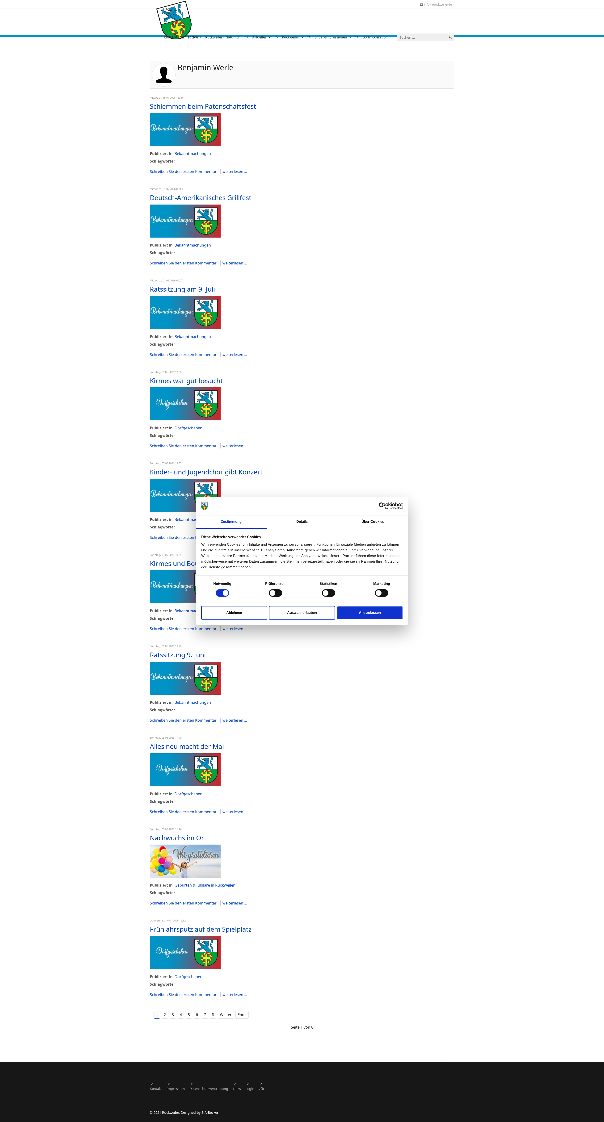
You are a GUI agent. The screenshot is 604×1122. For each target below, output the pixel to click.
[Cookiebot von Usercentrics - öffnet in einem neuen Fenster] (382, 506)
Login (250, 1088)
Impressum (176, 1088)
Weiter (226, 1014)
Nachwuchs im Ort (178, 837)
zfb (261, 1088)
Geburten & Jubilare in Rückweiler (205, 885)
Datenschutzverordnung (208, 1088)
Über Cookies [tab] (372, 521)
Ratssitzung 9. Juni (178, 654)
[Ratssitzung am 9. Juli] (185, 312)
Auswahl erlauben (302, 613)
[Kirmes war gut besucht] (185, 403)
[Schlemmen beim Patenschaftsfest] (185, 129)
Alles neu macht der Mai (187, 746)
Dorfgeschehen (188, 428)
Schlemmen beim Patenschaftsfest (203, 106)
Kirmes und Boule (177, 563)
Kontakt (156, 1088)
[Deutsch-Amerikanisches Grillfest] (185, 221)
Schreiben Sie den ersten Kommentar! (184, 171)
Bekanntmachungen (193, 153)
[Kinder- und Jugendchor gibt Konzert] (185, 495)
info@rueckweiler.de (438, 5)
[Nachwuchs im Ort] (185, 861)
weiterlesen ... (234, 171)
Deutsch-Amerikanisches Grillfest (200, 197)
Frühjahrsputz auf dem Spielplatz (201, 929)
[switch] (275, 593)
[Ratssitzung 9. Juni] (185, 678)
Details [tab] (302, 521)
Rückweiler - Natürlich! (223, 37)
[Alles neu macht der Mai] (185, 769)
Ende (242, 1014)
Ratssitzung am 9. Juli (182, 289)
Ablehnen (234, 613)
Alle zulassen (370, 613)
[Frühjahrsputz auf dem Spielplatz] (185, 952)
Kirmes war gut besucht (186, 380)
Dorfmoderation (375, 37)
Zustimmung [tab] (231, 521)
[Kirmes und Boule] (185, 586)
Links (237, 1088)
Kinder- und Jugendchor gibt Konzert (206, 471)
